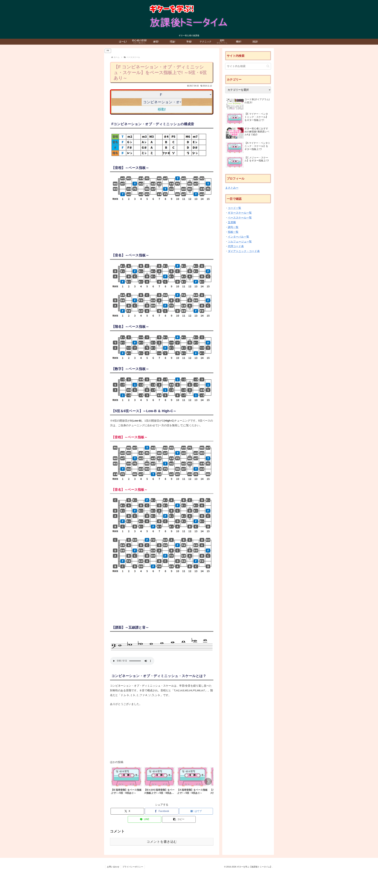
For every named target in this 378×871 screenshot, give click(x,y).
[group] (126, 782)
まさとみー (231, 187)
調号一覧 (233, 227)
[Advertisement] (161, 225)
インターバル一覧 (238, 236)
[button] (208, 781)
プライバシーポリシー (132, 867)
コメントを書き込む (162, 842)
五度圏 (232, 222)
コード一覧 (234, 208)
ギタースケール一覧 (240, 212)
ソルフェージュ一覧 (240, 241)
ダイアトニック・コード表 (244, 251)
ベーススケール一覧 (240, 217)
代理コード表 (236, 246)
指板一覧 (233, 231)
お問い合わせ (113, 867)
